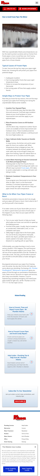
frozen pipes (25, 168)
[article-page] (31, 313)
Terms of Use (25, 433)
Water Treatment (8, 431)
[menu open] (37, 3)
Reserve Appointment (29, 9)
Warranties (7, 428)
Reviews (6, 433)
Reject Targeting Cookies (27, 469)
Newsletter (24, 431)
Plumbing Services (9, 425)
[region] (19, 460)
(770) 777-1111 (11, 9)
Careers (24, 428)
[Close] (35, 447)
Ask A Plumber (25, 436)
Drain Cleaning (8, 441)
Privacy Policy (25, 439)
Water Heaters (8, 436)
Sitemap (24, 441)
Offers (6, 439)
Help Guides (25, 425)
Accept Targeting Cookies (10, 469)
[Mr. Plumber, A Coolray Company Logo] (5, 3)
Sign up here (19, 401)
